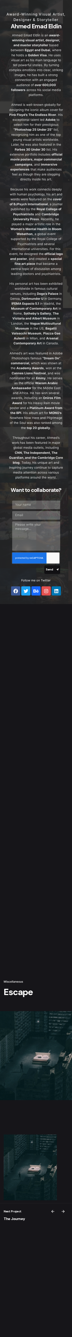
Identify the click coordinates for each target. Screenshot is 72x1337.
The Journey (14, 1218)
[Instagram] (46, 590)
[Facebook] (15, 590)
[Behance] (36, 590)
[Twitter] (25, 590)
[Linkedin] (56, 590)
